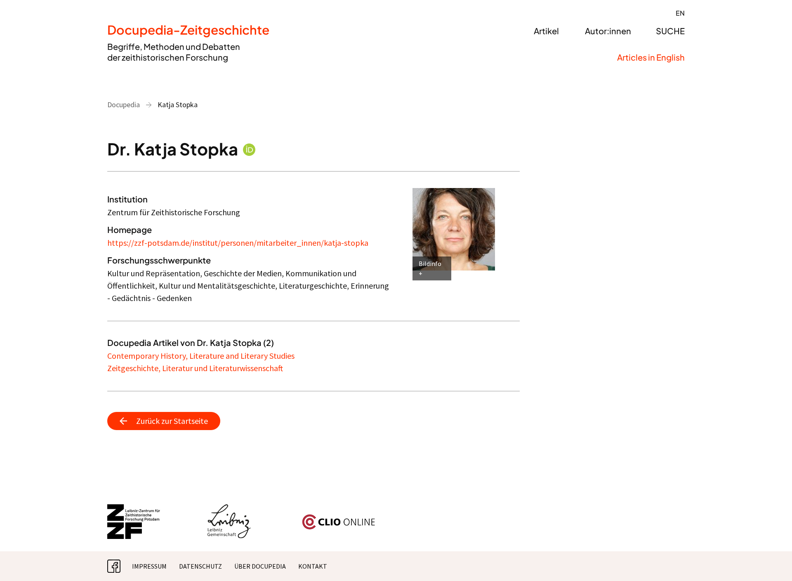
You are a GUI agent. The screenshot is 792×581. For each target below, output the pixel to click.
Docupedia (123, 104)
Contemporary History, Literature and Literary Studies (201, 355)
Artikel (546, 31)
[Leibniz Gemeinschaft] (229, 509)
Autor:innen (608, 31)
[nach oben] (769, 558)
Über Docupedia (260, 566)
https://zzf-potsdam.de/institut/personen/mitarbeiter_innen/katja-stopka (237, 243)
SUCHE (670, 31)
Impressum (149, 566)
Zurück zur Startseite (172, 421)
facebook (120, 566)
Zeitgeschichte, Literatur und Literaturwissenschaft (195, 368)
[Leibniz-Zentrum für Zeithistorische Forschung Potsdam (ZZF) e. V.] (134, 509)
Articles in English (651, 57)
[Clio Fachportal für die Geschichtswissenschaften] (338, 517)
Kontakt (312, 566)
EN (680, 13)
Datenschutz (200, 566)
